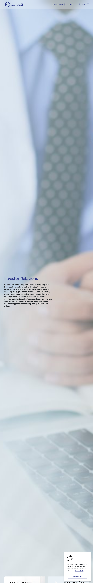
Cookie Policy (79, 571)
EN (83, 4)
